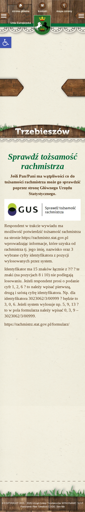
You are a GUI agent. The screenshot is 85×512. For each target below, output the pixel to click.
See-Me (60, 506)
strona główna (20, 11)
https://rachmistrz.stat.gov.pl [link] (45, 237)
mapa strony (64, 11)
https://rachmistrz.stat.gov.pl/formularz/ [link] (36, 324)
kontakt (42, 11)
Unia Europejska (20, 22)
